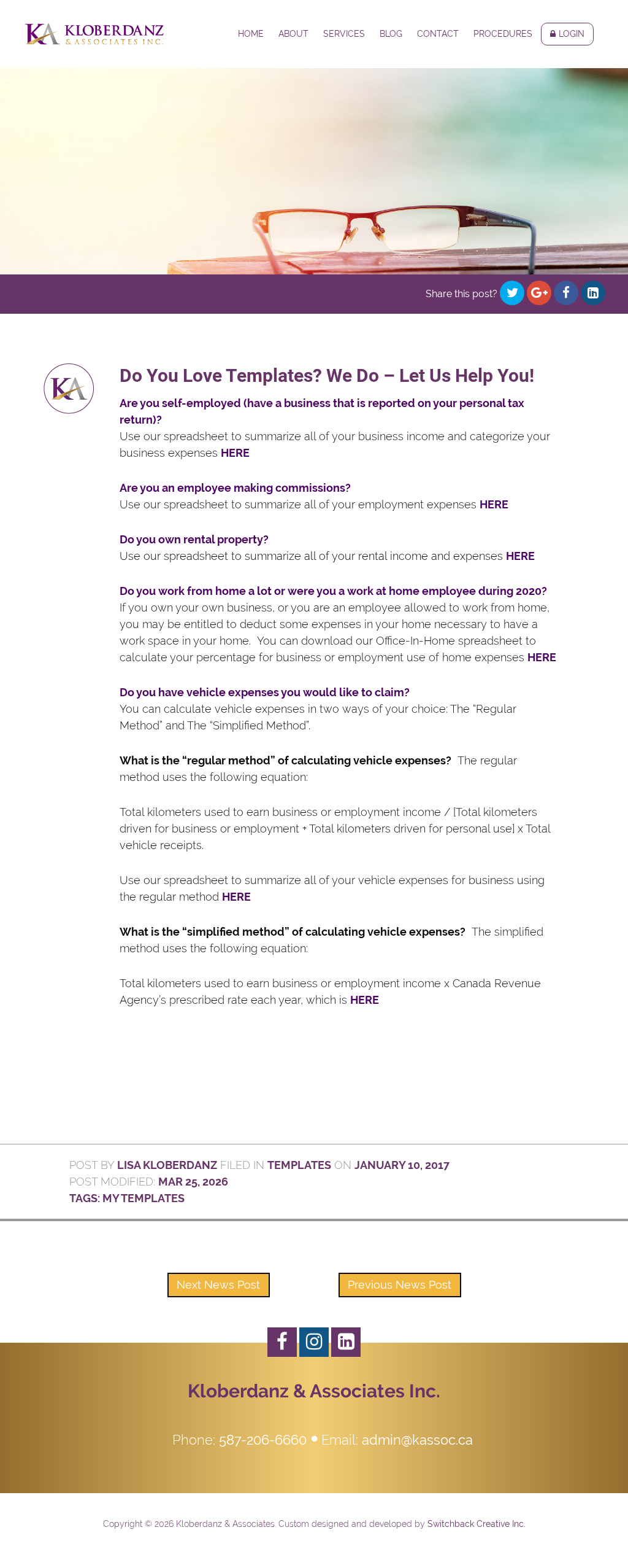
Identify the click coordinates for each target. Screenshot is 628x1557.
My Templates (143, 1198)
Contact (438, 34)
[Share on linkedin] (593, 293)
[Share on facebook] (566, 293)
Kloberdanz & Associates (94, 34)
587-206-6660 (263, 1440)
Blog (391, 34)
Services (344, 34)
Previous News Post (399, 1284)
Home (251, 34)
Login (571, 34)
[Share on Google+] (539, 293)
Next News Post (218, 1284)
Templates (299, 1165)
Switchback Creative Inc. (476, 1524)
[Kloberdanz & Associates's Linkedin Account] (346, 1342)
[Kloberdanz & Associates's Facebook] (282, 1342)
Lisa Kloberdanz (167, 1165)
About (293, 34)
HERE (235, 452)
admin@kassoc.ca (417, 1440)
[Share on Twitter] (512, 293)
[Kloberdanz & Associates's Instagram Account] (314, 1342)
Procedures (502, 34)
